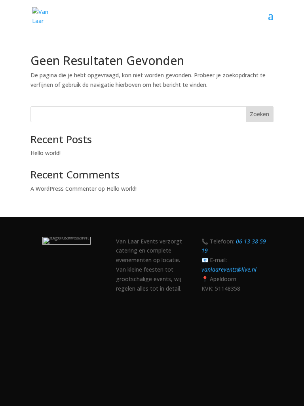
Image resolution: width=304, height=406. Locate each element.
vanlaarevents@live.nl (228, 269)
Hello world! (45, 153)
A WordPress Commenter (63, 188)
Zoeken (259, 114)
